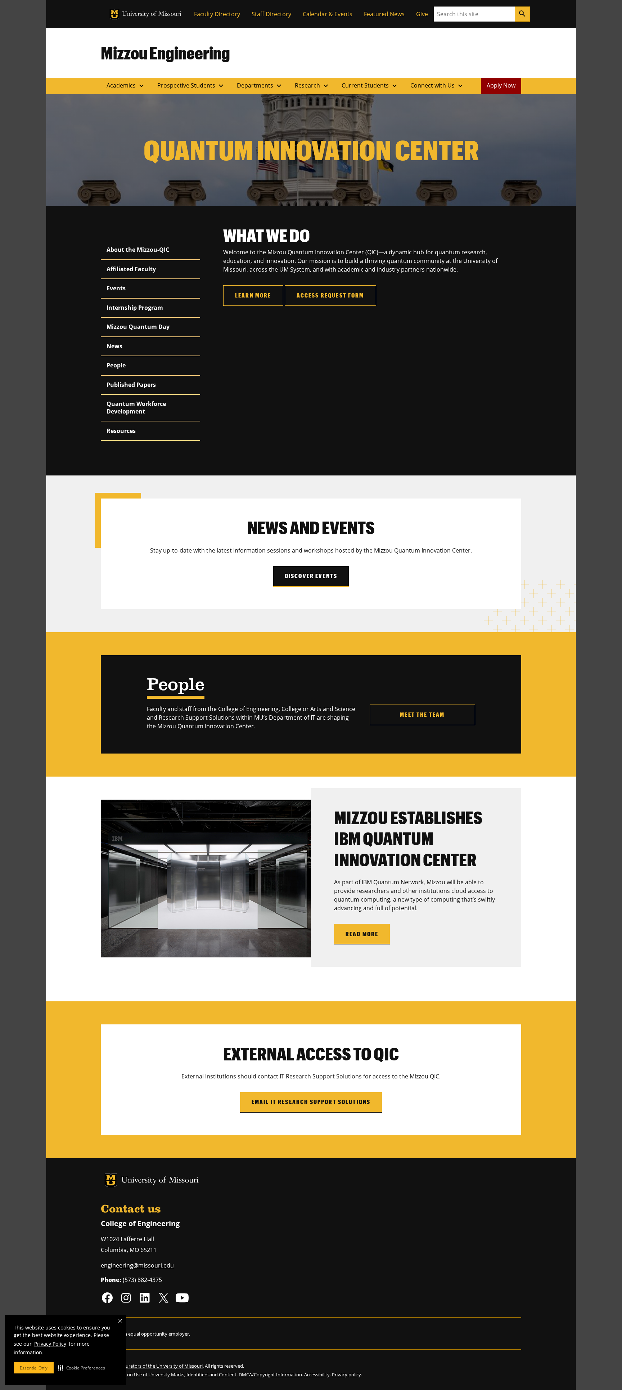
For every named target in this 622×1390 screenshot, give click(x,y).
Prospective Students (191, 85)
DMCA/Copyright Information (270, 1374)
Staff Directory (271, 14)
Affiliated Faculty (131, 269)
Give (422, 14)
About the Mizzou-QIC (138, 250)
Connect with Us (437, 85)
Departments (260, 85)
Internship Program (135, 308)
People (116, 365)
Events (116, 288)
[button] (82, 1367)
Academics (126, 85)
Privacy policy (346, 1374)
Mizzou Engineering (165, 52)
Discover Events (311, 575)
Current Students (370, 85)
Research (312, 85)
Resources (121, 431)
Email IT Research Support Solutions (311, 1101)
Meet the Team (422, 714)
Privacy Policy (50, 1343)
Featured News (384, 14)
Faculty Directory (217, 14)
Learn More (253, 295)
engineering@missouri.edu (137, 1265)
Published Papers (131, 385)
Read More (362, 933)
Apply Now (501, 85)
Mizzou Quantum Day (138, 327)
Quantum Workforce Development (136, 407)
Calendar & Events (327, 14)
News (114, 346)
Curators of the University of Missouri (163, 1366)
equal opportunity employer (158, 1334)
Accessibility (317, 1374)
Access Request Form (330, 295)
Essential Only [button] (34, 1368)
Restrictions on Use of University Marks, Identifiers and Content (168, 1374)
